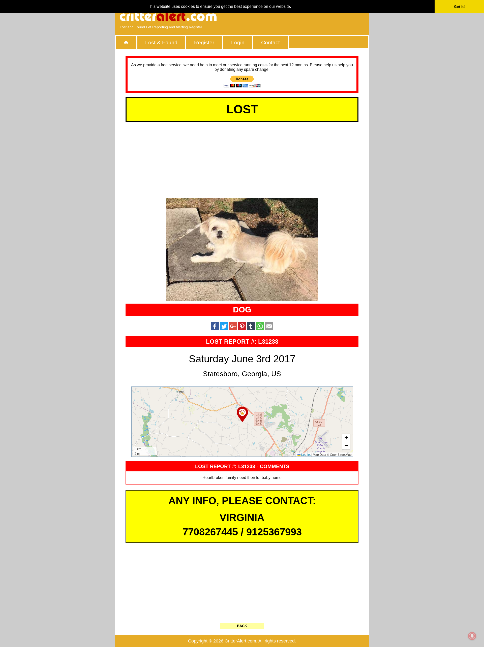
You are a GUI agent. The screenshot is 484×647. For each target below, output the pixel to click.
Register (204, 42)
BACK (242, 626)
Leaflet (305, 454)
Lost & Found (161, 42)
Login (238, 42)
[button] (242, 414)
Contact (270, 42)
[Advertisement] (306, 16)
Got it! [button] (459, 7)
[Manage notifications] (472, 636)
